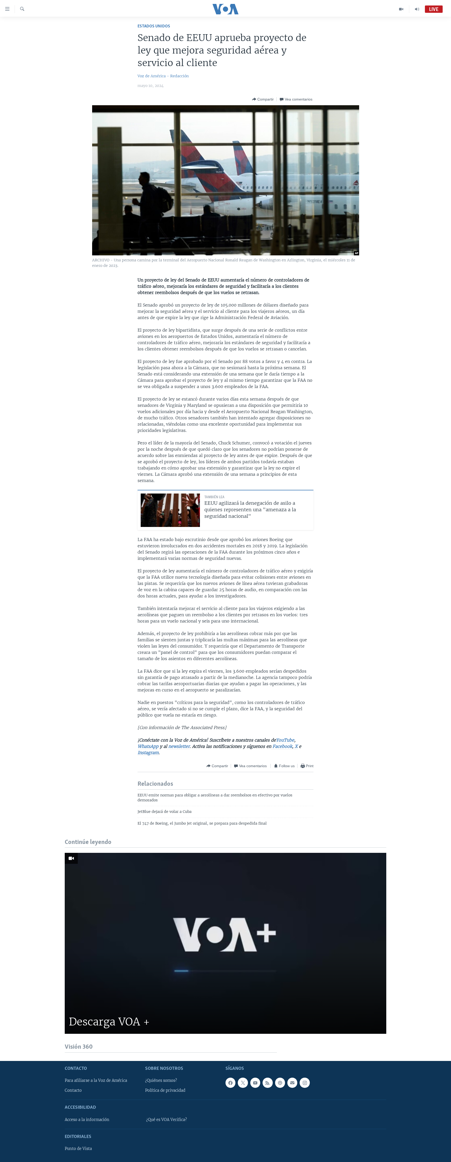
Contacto (73, 1090)
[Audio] (417, 9)
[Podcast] (280, 1083)
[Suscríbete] (292, 1083)
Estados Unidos (154, 26)
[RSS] (267, 1083)
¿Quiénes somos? (161, 1080)
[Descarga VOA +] (225, 943)
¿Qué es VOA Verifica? (166, 1119)
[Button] (263, 99)
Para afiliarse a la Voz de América (96, 1080)
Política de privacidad (165, 1090)
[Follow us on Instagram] (305, 1083)
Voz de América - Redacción (163, 76)
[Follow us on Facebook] (230, 1083)
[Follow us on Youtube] (255, 1083)
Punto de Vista (78, 1148)
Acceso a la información (87, 1119)
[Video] (401, 9)
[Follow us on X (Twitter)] (243, 1083)
